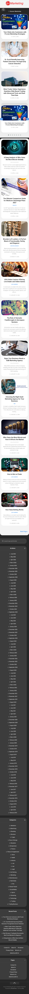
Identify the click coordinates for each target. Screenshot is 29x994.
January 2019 (13, 763)
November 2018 (13, 769)
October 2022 (13, 664)
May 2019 (13, 760)
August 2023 (13, 641)
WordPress (14, 988)
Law (13, 866)
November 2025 (13, 571)
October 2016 (13, 801)
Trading (13, 901)
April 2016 (13, 809)
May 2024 (13, 620)
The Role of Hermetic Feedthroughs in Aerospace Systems (14, 320)
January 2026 (13, 565)
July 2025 (13, 583)
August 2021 (13, 702)
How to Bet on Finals (14, 474)
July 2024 (13, 615)
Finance (13, 848)
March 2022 (13, 684)
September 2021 (13, 699)
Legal (13, 869)
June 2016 (13, 807)
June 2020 (13, 731)
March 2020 (13, 737)
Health (14, 205)
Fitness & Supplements (13, 851)
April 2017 (13, 792)
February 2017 (13, 795)
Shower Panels (13, 886)
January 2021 (13, 716)
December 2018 (13, 766)
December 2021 (13, 693)
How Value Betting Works (14, 510)
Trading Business (13, 904)
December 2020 (13, 719)
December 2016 (13, 798)
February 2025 (13, 597)
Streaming (13, 895)
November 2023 (13, 632)
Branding (13, 831)
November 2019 (13, 745)
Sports (13, 892)
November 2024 (13, 606)
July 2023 (13, 644)
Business (13, 834)
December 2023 (13, 629)
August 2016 (13, 804)
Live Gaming (14, 284)
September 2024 (13, 612)
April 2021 (13, 713)
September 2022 (13, 667)
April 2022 (13, 681)
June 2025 (13, 586)
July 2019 (13, 757)
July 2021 (13, 705)
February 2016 (13, 812)
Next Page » (24, 531)
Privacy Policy (9, 950)
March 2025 (13, 594)
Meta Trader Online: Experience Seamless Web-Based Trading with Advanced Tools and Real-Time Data (12, 928)
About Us (13, 947)
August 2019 (13, 754)
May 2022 (13, 679)
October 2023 (13, 635)
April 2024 (13, 623)
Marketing (13, 875)
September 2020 (13, 722)
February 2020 (13, 740)
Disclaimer (20, 947)
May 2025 (13, 588)
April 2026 (13, 559)
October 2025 (13, 574)
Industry (13, 860)
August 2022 (13, 670)
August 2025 (13, 580)
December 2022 (13, 658)
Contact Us (7, 947)
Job (13, 863)
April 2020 (13, 734)
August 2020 (13, 725)
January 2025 (13, 600)
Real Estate (13, 880)
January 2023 (13, 655)
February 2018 (13, 783)
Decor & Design (14, 245)
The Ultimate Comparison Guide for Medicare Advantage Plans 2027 (14, 201)
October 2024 (13, 609)
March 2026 (13, 562)
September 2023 (13, 638)
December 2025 (13, 568)
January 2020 (13, 743)
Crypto (13, 837)
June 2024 (13, 617)
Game (13, 854)
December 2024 (13, 603)
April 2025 (13, 591)
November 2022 (13, 661)
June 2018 (13, 777)
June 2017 (13, 789)
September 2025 (13, 577)
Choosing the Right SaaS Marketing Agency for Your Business (14, 399)
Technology (13, 898)
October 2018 (13, 772)
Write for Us (18, 950)
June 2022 (13, 676)
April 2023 (13, 647)
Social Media (13, 889)
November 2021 (13, 696)
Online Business (13, 878)
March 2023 (13, 649)
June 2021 (13, 708)
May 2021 (13, 711)
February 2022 (13, 687)
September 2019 (13, 751)
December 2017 (13, 786)
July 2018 (13, 775)
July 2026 (13, 554)
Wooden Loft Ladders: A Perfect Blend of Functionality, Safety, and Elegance (14, 241)
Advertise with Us (14, 953)
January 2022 (13, 690)
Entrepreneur (13, 846)
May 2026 (13, 556)
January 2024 (13, 626)
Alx (23, 988)
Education (13, 843)
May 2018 (13, 780)
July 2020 (13, 728)
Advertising (13, 828)
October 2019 (13, 748)
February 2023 (13, 652)
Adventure (13, 825)
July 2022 (13, 673)
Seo (14, 403)
